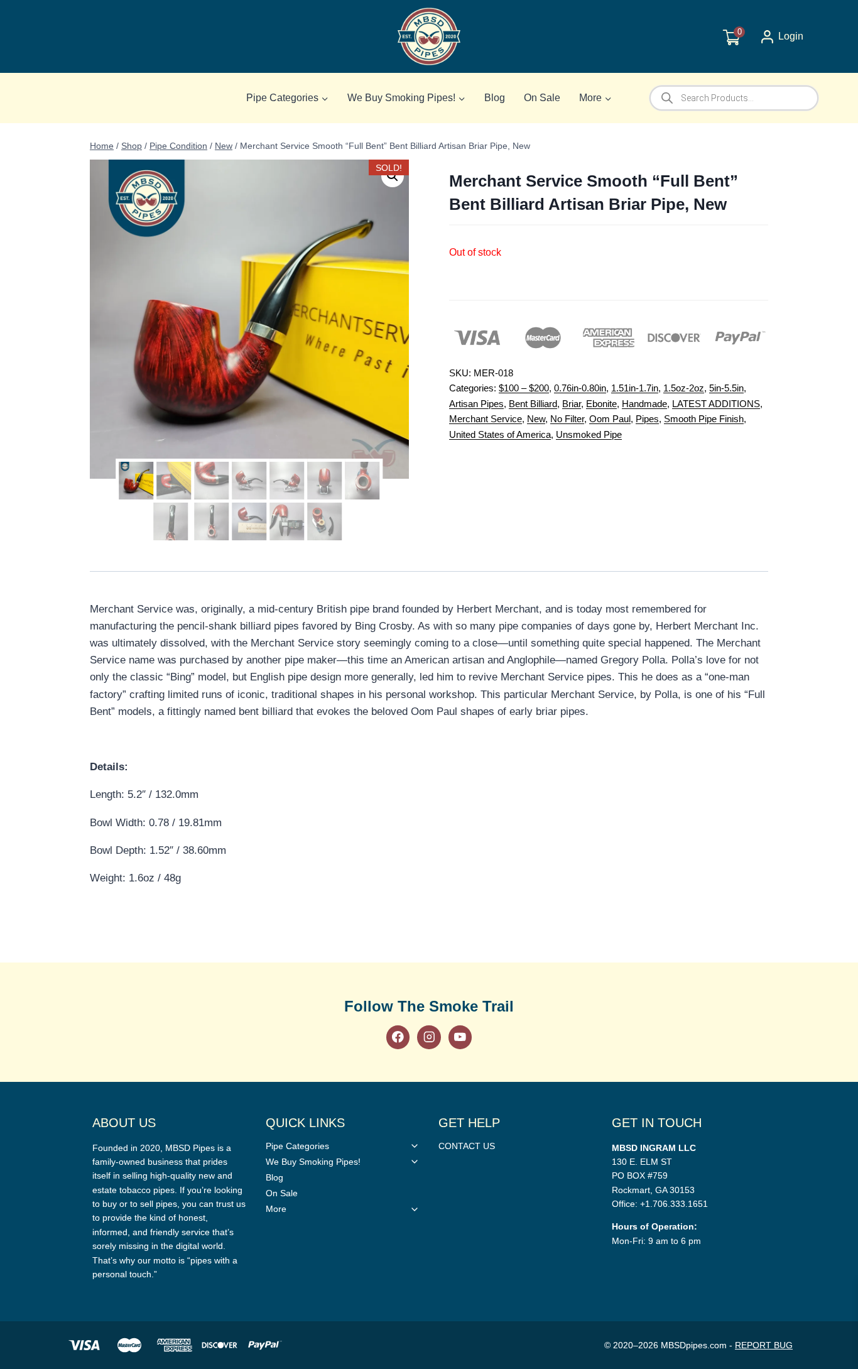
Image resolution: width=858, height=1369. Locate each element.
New (536, 418)
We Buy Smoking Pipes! (313, 1162)
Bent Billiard (533, 403)
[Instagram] (428, 1037)
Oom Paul (610, 418)
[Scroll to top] (828, 966)
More (276, 1209)
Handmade (644, 403)
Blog (494, 97)
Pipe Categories (297, 1146)
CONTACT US (466, 1146)
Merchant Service (485, 418)
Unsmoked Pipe (589, 434)
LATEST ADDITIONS (716, 403)
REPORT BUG (764, 1345)
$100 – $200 (524, 388)
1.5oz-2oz (683, 388)
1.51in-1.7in (634, 388)
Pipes (647, 418)
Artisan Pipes (476, 403)
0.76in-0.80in (580, 388)
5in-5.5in (726, 388)
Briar (571, 403)
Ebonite (601, 403)
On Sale (542, 97)
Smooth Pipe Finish (704, 418)
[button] (392, 176)
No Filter (567, 418)
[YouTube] (460, 1037)
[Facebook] (398, 1037)
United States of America (500, 434)
